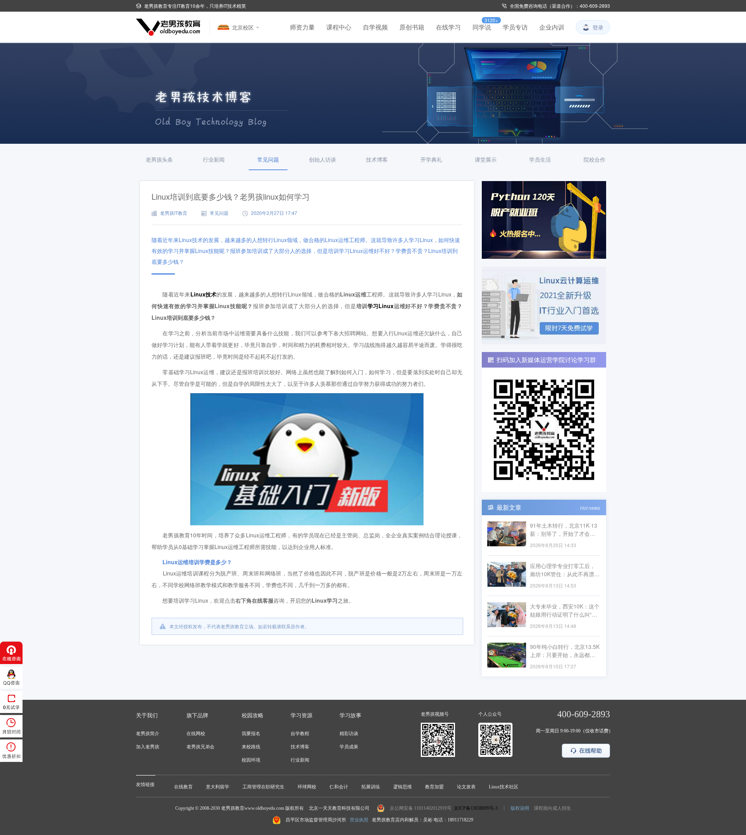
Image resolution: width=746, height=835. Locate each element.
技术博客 (300, 747)
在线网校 (195, 733)
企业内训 (551, 27)
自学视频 (375, 27)
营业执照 (359, 820)
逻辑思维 (402, 787)
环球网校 (307, 787)
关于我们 (147, 715)
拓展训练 (370, 787)
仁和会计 (338, 787)
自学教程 (300, 733)
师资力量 (302, 27)
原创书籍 (411, 27)
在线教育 (183, 787)
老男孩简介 (147, 733)
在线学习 (448, 27)
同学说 (481, 27)
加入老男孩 (147, 747)
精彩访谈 (349, 733)
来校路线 (251, 747)
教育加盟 (434, 787)
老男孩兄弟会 (200, 747)
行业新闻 (300, 760)
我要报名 (251, 733)
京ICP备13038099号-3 (476, 808)
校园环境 (251, 760)
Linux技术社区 (503, 787)
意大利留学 (217, 787)
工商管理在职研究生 (263, 787)
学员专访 (515, 27)
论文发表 (466, 787)
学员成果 (349, 747)
